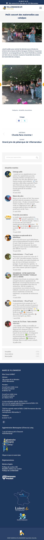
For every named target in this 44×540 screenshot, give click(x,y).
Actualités (21, 110)
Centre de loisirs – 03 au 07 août (23, 301)
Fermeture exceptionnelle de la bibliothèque (22, 236)
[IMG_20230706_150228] (22, 84)
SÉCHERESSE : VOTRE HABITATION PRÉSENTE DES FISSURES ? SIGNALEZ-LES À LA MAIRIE (25, 275)
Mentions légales (7, 464)
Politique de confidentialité (10, 471)
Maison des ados (18, 196)
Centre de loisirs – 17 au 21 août (23, 254)
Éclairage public (17, 172)
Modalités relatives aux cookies (12, 469)
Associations (28, 110)
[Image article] (8, 174)
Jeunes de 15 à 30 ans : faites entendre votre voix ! (25, 322)
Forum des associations (20, 215)
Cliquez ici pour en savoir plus (11, 455)
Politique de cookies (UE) (10, 467)
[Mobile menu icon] (40, 8)
